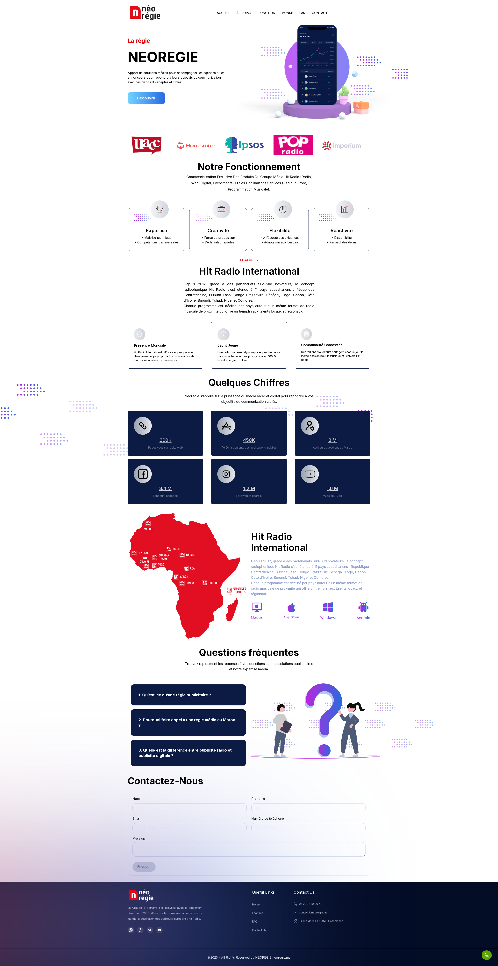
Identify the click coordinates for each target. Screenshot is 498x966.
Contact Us (259, 930)
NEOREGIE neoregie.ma (272, 957)
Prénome (258, 799)
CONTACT (320, 13)
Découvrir (146, 98)
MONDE (287, 13)
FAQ (302, 13)
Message (139, 838)
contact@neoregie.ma (313, 912)
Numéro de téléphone (267, 818)
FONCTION (267, 13)
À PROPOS (244, 13)
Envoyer (144, 867)
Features (257, 913)
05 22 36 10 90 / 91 (311, 903)
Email (136, 818)
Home (256, 904)
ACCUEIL (223, 13)
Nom (136, 799)
